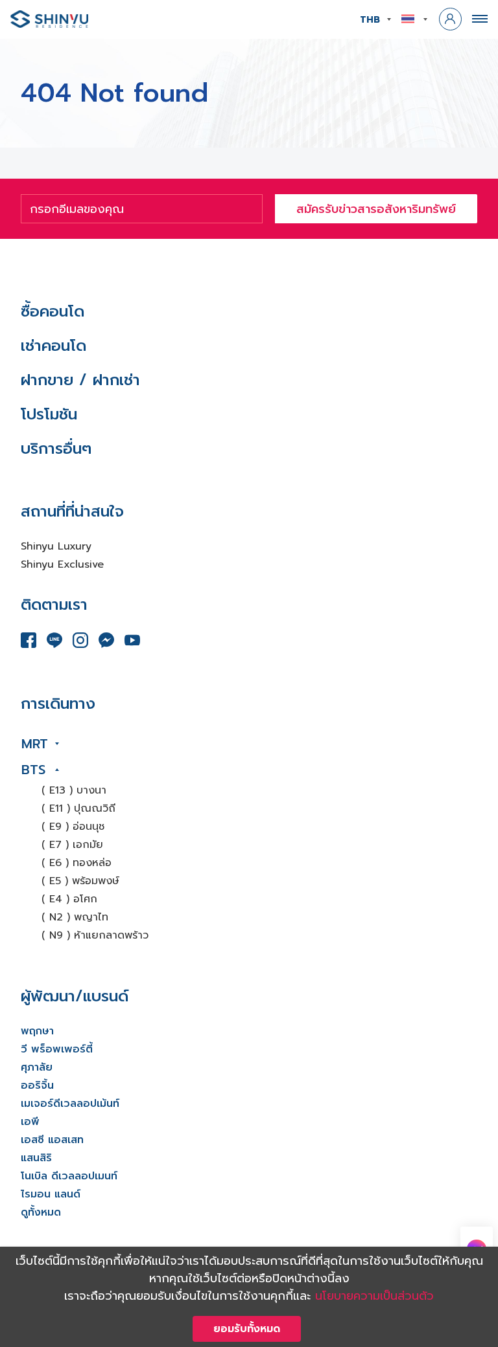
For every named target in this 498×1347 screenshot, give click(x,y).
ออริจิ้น (37, 1085)
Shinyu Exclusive (62, 564)
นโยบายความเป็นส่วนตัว (374, 1296)
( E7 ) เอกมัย (72, 845)
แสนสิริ (36, 1158)
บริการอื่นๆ (56, 448)
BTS (33, 769)
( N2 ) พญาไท (75, 917)
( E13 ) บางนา (74, 790)
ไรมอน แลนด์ (50, 1194)
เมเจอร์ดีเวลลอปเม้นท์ (70, 1103)
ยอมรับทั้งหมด (246, 1329)
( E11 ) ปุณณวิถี (78, 808)
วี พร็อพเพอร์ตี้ (57, 1049)
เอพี (30, 1122)
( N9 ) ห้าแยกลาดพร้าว (95, 935)
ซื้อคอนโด (52, 311)
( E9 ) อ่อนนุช (73, 826)
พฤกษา (37, 1031)
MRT (34, 743)
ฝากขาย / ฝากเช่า (80, 380)
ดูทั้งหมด (41, 1212)
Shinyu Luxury (56, 546)
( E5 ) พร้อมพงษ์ (80, 881)
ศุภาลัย (37, 1067)
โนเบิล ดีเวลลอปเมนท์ (69, 1176)
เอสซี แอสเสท (52, 1140)
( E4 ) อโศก (69, 899)
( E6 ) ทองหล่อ (77, 863)
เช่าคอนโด (53, 345)
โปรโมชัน (49, 414)
